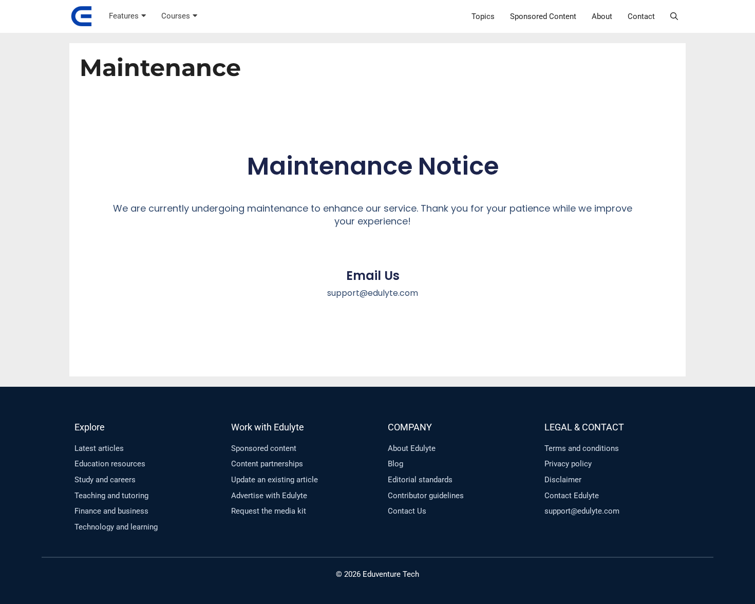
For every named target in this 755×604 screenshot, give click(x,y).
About (602, 16)
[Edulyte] (81, 16)
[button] (674, 16)
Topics (483, 16)
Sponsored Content (543, 16)
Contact (641, 16)
